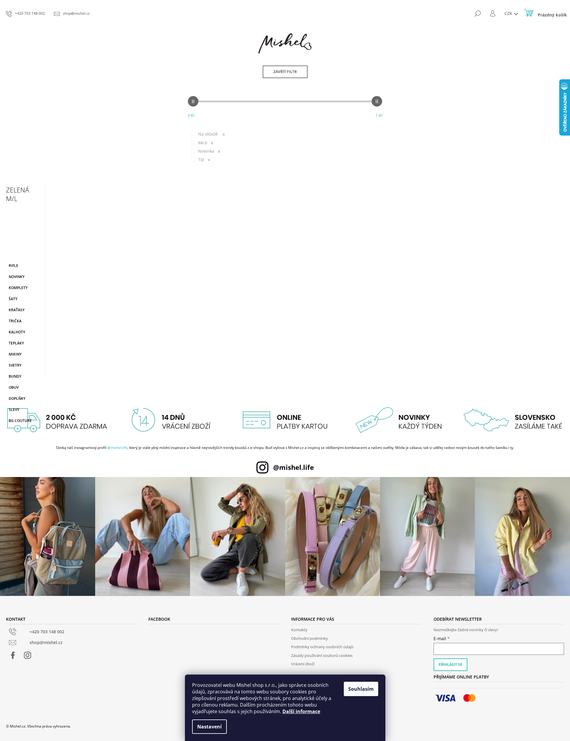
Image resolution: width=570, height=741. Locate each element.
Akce (205, 142)
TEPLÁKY (16, 343)
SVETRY (15, 365)
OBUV (14, 387)
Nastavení (209, 726)
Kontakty (299, 629)
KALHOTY (17, 332)
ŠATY (13, 298)
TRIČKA (15, 321)
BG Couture (20, 420)
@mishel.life (117, 447)
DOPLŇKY (17, 398)
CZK (508, 13)
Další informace (301, 711)
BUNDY (15, 376)
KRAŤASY (17, 309)
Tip (204, 159)
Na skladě (211, 134)
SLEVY (14, 409)
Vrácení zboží (302, 663)
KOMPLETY (18, 287)
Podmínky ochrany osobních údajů (322, 646)
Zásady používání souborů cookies (321, 655)
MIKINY (15, 354)
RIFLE (13, 265)
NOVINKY (17, 276)
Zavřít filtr (285, 71)
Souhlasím (361, 689)
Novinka (209, 151)
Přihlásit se (450, 664)
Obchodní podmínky (309, 638)
